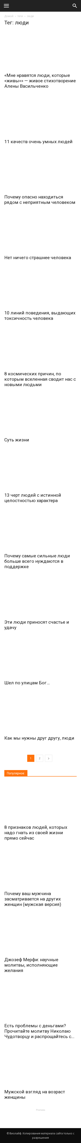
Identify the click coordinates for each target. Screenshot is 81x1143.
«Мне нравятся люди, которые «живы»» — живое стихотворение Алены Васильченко (40, 81)
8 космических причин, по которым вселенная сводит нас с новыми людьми (40, 379)
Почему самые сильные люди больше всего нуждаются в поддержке (37, 561)
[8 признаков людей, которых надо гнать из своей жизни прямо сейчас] (40, 802)
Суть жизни (16, 439)
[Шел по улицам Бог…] (40, 657)
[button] (75, 6)
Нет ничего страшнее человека (37, 257)
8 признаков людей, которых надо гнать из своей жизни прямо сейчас (35, 833)
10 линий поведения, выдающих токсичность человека (39, 315)
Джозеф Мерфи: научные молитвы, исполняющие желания (31, 965)
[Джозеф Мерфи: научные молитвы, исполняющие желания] (40, 934)
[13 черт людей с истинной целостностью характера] (40, 470)
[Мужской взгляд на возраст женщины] (40, 1066)
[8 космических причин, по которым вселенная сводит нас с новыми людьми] (40, 348)
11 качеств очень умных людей (38, 141)
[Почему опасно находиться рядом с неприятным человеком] (40, 172)
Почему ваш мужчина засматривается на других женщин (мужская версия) (32, 899)
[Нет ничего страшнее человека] (40, 232)
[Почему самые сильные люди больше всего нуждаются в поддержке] (40, 530)
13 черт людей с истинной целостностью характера (32, 498)
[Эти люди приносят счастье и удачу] (40, 597)
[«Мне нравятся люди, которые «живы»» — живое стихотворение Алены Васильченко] (40, 50)
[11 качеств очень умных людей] (40, 116)
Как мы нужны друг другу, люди (39, 738)
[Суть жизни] (40, 414)
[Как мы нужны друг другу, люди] (40, 713)
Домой (8, 16)
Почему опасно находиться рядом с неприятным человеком (39, 199)
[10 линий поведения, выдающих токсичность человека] (40, 288)
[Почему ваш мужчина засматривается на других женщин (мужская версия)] (40, 868)
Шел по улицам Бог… (27, 682)
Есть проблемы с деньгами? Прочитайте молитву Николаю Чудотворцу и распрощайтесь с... (39, 1031)
